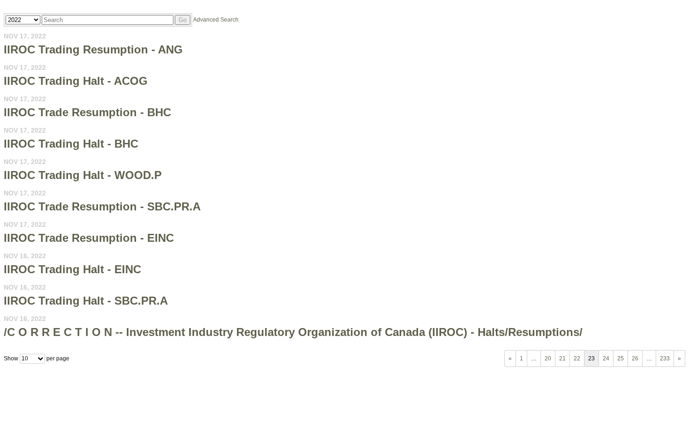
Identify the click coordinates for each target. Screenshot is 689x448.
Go (183, 19)
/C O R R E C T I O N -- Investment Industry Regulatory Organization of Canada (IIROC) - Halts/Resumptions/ (293, 332)
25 (620, 358)
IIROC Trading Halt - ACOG (76, 81)
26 (635, 358)
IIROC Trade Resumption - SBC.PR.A (102, 206)
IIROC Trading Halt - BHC (71, 143)
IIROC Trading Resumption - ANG (93, 49)
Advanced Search (216, 19)
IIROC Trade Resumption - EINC (89, 237)
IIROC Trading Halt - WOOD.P (83, 175)
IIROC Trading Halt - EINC (72, 269)
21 (562, 358)
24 (606, 358)
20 (548, 358)
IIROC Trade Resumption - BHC (87, 112)
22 (577, 358)
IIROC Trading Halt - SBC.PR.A (86, 300)
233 (665, 358)
